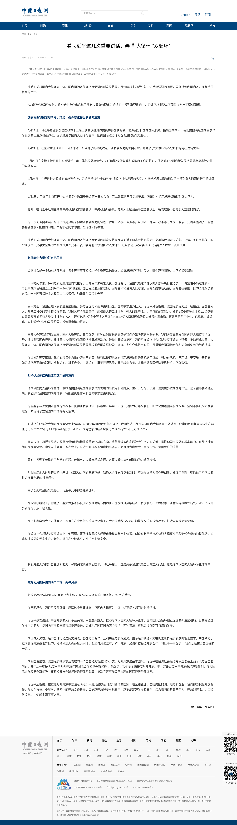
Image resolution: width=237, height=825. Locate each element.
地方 (212, 25)
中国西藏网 (193, 765)
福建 (178, 750)
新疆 (169, 756)
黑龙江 (137, 750)
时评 (74, 740)
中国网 (101, 765)
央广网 (207, 765)
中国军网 (73, 771)
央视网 (128, 765)
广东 (79, 756)
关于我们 (27, 753)
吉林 (126, 750)
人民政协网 (106, 771)
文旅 (110, 25)
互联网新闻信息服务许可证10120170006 (114, 781)
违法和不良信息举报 (83, 781)
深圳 (179, 756)
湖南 (69, 756)
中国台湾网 (176, 765)
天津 (86, 750)
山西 (106, 750)
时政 (43, 25)
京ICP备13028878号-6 (143, 787)
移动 (197, 14)
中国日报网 (26, 34)
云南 (139, 756)
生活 (119, 740)
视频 (132, 25)
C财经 (88, 25)
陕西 (159, 756)
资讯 (65, 25)
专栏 (151, 25)
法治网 (120, 771)
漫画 (169, 25)
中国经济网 (159, 765)
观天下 (189, 25)
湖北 (59, 756)
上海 (148, 750)
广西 (89, 756)
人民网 (77, 765)
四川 (119, 756)
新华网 (89, 765)
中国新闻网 (89, 771)
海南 (99, 756)
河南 (208, 750)
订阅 (208, 14)
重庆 (109, 756)
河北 (96, 750)
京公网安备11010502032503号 (88, 787)
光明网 (60, 771)
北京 (76, 750)
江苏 (158, 750)
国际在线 (115, 765)
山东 (198, 750)
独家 (178, 740)
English (185, 14)
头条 (35, 34)
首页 (25, 25)
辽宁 (116, 750)
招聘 (193, 740)
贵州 (129, 756)
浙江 (168, 750)
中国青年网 (143, 765)
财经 (104, 740)
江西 (188, 750)
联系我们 (38, 753)
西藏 (149, 756)
